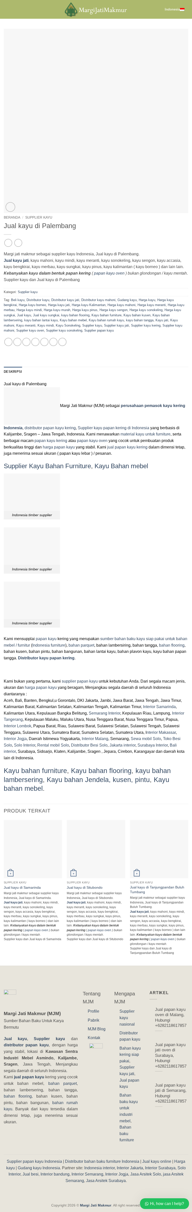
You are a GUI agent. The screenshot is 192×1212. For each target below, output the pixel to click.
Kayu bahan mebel (73, 320)
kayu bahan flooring (75, 315)
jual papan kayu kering (127, 447)
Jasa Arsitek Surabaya (106, 1181)
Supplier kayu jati (116, 325)
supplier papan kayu (80, 681)
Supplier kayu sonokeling (64, 330)
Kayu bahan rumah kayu (106, 320)
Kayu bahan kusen (137, 315)
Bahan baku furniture (127, 1133)
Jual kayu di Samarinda (22, 887)
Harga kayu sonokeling (146, 310)
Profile (93, 1011)
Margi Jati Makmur (95, 1205)
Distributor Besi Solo (89, 745)
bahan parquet (81, 645)
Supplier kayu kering (145, 325)
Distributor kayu (37, 300)
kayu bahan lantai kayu (41, 320)
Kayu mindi (46, 325)
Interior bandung (55, 1174)
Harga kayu (147, 300)
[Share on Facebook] (17, 342)
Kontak (94, 1038)
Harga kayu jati (59, 305)
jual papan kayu (29, 1077)
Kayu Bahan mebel (121, 465)
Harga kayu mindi (29, 310)
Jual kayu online (156, 1161)
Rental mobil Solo (53, 745)
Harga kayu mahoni (122, 305)
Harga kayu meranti (152, 305)
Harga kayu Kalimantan (89, 305)
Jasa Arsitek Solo (145, 1174)
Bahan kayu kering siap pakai (130, 1054)
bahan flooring (171, 645)
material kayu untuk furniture (145, 434)
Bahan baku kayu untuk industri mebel (129, 1108)
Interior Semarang (87, 1174)
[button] (7, 9)
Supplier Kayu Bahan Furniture (47, 465)
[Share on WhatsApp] (8, 342)
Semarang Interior (104, 713)
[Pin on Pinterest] (44, 342)
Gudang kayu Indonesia (39, 1168)
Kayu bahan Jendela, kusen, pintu (98, 780)
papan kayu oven (109, 273)
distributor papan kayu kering (50, 428)
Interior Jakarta (130, 1168)
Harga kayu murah (57, 310)
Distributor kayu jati (65, 300)
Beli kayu (17, 300)
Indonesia (172, 9)
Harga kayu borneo (32, 305)
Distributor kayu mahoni (98, 300)
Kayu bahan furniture (107, 315)
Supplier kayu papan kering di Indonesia (113, 428)
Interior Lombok (17, 726)
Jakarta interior (123, 745)
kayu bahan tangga (140, 320)
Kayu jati (162, 320)
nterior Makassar (161, 732)
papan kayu (46, 639)
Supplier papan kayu (99, 330)
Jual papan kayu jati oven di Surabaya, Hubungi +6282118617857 (170, 1055)
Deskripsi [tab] (13, 372)
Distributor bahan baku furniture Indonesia (102, 1161)
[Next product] (8, 243)
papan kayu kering (50, 440)
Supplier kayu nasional (127, 1017)
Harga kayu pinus (85, 310)
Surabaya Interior (153, 745)
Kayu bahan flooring (101, 771)
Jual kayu (24, 315)
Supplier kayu (38, 217)
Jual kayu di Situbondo (84, 887)
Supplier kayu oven (30, 330)
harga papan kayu (59, 447)
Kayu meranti (26, 325)
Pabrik (93, 1020)
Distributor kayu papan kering (46, 658)
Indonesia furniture (48, 645)
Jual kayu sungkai (46, 315)
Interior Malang (95, 739)
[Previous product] (18, 243)
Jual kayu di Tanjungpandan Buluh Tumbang (157, 889)
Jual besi (30, 1174)
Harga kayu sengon (114, 310)
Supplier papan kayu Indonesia (34, 1161)
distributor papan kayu (26, 1045)
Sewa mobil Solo (146, 739)
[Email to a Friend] (35, 342)
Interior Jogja (15, 739)
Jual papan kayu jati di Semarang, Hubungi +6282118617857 (170, 1093)
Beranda (12, 217)
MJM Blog (97, 1029)
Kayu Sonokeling (68, 325)
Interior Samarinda (159, 707)
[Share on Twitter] (26, 342)
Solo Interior (24, 745)
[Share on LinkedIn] (53, 342)
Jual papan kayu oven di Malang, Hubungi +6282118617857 (170, 1017)
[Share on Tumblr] (62, 342)
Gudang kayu (127, 300)
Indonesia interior (99, 1168)
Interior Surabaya (160, 1168)
